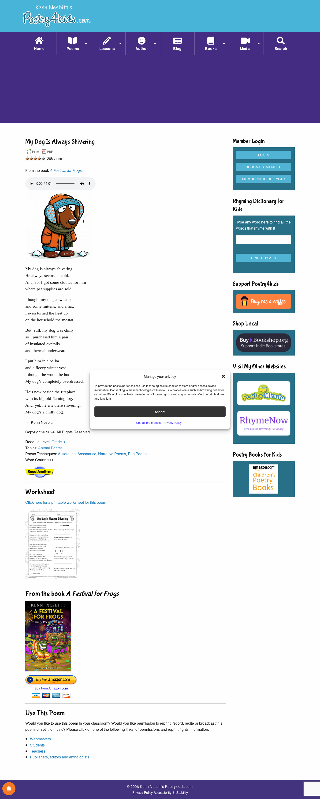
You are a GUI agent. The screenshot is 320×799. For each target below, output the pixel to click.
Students (37, 745)
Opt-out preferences (148, 422)
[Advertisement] (160, 90)
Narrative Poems (112, 453)
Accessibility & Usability (171, 792)
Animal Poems (50, 448)
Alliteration (67, 453)
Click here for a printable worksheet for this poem (65, 502)
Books (211, 48)
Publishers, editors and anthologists (59, 757)
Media (245, 48)
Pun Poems (137, 453)
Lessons (107, 48)
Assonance (87, 453)
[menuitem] (39, 43)
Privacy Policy (173, 422)
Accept (160, 411)
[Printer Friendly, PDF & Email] (39, 151)
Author (141, 48)
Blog (177, 48)
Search (281, 48)
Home (39, 48)
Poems (73, 48)
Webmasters (40, 739)
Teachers (37, 751)
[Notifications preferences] (8, 788)
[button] (223, 376)
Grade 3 (58, 441)
